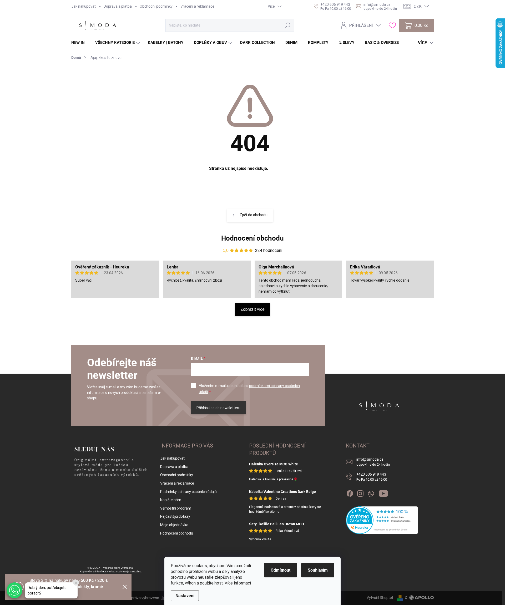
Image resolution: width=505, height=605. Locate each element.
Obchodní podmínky (156, 6)
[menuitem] (80, 42)
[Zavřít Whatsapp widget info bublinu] (76, 583)
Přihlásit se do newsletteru (218, 408)
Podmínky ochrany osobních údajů (188, 492)
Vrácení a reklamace (197, 6)
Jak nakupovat (83, 6)
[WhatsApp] (371, 492)
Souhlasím (318, 570)
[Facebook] (350, 492)
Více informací (238, 583)
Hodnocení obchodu (252, 238)
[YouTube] (383, 492)
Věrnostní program (175, 508)
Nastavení (184, 595)
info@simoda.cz (373, 461)
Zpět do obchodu (253, 215)
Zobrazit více (252, 309)
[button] (14, 590)
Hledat (287, 25)
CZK (418, 6)
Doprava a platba (118, 6)
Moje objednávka (174, 525)
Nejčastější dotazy (175, 516)
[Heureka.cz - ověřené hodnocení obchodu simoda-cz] (382, 520)
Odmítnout (280, 570)
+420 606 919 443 (371, 476)
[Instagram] (360, 492)
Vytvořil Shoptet (380, 598)
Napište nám (170, 500)
